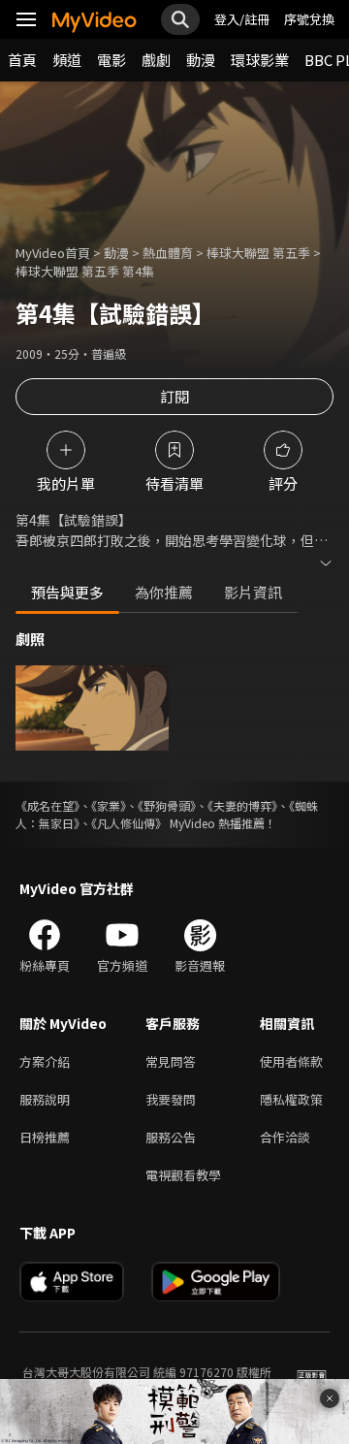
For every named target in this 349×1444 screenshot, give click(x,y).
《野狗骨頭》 (167, 805)
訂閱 (174, 396)
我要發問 (170, 1099)
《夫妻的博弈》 (242, 805)
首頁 (22, 59)
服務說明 (44, 1099)
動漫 (200, 59)
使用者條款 (291, 1061)
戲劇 (156, 59)
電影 (111, 59)
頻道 (66, 59)
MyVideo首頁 (53, 252)
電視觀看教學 (183, 1175)
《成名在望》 (47, 805)
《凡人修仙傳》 (129, 823)
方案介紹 (44, 1061)
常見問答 (170, 1061)
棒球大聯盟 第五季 (258, 252)
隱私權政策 (291, 1099)
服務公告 (170, 1137)
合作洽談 (285, 1137)
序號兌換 (309, 19)
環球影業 (260, 59)
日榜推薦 (44, 1137)
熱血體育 (168, 252)
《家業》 (108, 805)
